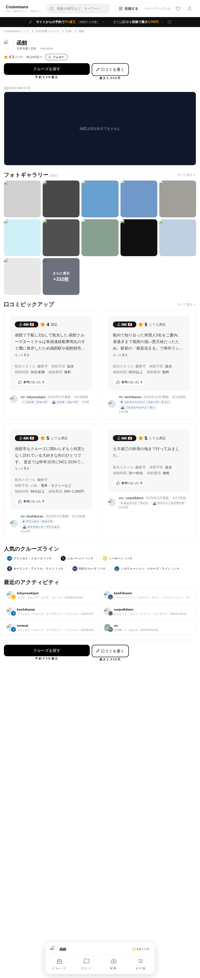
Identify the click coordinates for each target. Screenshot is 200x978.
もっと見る (22, 355)
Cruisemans (17, 7)
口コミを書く (112, 69)
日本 (69, 31)
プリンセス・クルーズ (30, 558)
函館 (81, 31)
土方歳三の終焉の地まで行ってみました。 (146, 452)
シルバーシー (77, 558)
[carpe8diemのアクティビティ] (148, 611)
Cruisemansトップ (16, 31)
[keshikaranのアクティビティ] (148, 595)
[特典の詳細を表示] (169, 22)
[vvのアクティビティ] (148, 628)
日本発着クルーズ (47, 31)
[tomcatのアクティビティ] (51, 628)
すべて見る (185, 175)
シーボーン (118, 558)
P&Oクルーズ (89, 568)
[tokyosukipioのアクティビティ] (51, 595)
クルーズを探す (46, 69)
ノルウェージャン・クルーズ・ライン (147, 568)
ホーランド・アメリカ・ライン (36, 568)
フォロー (58, 57)
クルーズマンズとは (157, 8)
